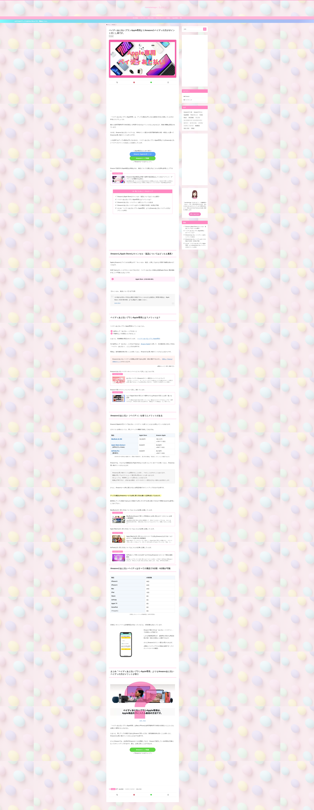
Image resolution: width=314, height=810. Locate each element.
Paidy (144, 720)
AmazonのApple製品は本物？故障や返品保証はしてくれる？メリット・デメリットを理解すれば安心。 (149, 178)
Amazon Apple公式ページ (143, 154)
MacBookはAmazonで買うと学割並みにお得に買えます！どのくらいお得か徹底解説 (149, 517)
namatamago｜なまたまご (157, 7)
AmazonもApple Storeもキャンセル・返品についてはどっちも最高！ (138, 196)
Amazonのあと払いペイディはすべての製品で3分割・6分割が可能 (138, 205)
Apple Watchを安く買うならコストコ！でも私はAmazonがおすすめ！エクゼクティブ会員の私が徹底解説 (149, 537)
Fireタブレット (194, 115)
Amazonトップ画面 (142, 158)
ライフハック (188, 100)
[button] (117, 82)
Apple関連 (121, 789)
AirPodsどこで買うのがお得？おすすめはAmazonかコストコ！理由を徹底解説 (149, 556)
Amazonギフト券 (188, 112)
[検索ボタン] (181, 17)
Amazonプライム (198, 112)
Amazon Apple (145, 344)
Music (185, 117)
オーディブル (193, 123)
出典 (141, 720)
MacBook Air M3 (116, 439)
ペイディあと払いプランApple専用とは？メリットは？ (134, 199)
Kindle (201, 115)
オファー (186, 123)
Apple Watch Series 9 (118, 445)
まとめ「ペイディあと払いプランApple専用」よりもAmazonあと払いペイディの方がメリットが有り (195, 245)
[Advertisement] (142, 98)
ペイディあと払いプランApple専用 (149, 338)
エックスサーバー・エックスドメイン (193, 120)
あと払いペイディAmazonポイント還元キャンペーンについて (145, 378)
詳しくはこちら (195, 214)
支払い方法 (138, 789)
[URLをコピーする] (168, 82)
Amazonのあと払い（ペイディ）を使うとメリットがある (135, 202)
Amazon (113, 789)
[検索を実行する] (204, 29)
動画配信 (197, 125)
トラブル (200, 123)
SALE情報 (191, 117)
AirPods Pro (115, 451)
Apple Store (117, 303)
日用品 (192, 128)
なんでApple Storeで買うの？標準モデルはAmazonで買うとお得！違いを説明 (149, 397)
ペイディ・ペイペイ (129, 789)
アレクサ (198, 117)
